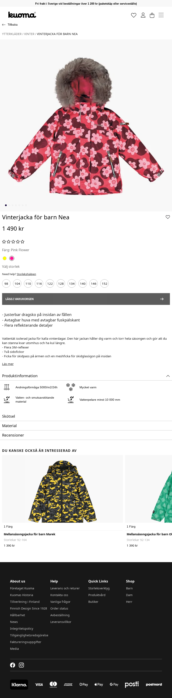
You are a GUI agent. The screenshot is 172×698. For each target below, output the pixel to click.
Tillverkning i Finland (25, 602)
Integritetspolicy (21, 628)
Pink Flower (20, 250)
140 (83, 283)
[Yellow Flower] (5, 258)
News (14, 622)
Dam (129, 595)
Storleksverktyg (99, 588)
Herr (129, 602)
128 (61, 283)
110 (28, 283)
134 (72, 283)
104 (17, 283)
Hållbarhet (17, 615)
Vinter (29, 34)
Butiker (93, 602)
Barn (129, 588)
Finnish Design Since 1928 (28, 608)
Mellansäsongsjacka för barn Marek (29, 534)
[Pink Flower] (12, 258)
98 (6, 283)
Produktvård (97, 595)
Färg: (6, 250)
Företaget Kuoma (22, 588)
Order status (59, 608)
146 (93, 283)
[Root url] (22, 14)
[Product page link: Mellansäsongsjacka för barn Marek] (62, 492)
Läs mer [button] (8, 364)
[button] (168, 217)
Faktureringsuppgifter (25, 642)
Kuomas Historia (21, 595)
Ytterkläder (12, 34)
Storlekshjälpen (26, 274)
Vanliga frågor (60, 602)
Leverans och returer (65, 588)
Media (14, 649)
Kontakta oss (59, 595)
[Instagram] (21, 665)
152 (104, 283)
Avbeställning (60, 615)
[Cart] (152, 15)
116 (39, 283)
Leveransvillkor (60, 622)
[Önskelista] (134, 15)
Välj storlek (11, 266)
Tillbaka (13, 24)
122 (50, 283)
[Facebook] (12, 665)
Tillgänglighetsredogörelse (29, 635)
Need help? (19, 274)
